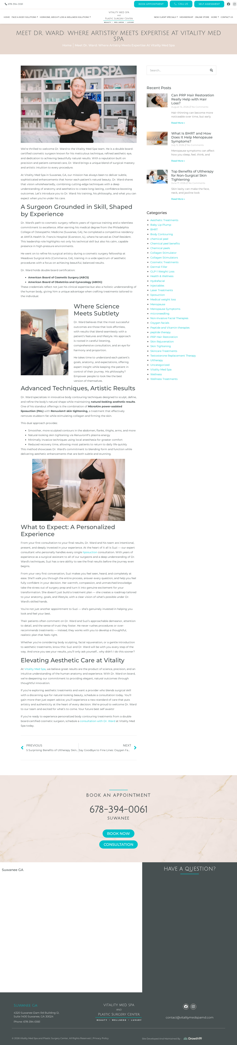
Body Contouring (161, 234)
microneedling (159, 313)
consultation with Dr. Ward (97, 721)
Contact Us (227, 17)
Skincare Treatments (163, 351)
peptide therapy (160, 332)
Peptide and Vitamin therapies (170, 327)
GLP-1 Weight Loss (162, 271)
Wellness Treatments (164, 379)
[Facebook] (228, 4)
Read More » (178, 122)
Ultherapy (156, 360)
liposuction (90, 552)
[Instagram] (234, 4)
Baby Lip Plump (160, 224)
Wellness (156, 374)
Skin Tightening (160, 346)
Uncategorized (159, 365)
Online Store (202, 17)
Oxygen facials (159, 322)
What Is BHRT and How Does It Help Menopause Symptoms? (192, 137)
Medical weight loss (163, 299)
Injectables (157, 285)
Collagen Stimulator (163, 252)
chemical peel (159, 239)
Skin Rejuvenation (162, 341)
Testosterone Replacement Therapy (173, 355)
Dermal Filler (158, 267)
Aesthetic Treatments (164, 220)
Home (7, 17)
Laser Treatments (161, 290)
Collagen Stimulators (164, 257)
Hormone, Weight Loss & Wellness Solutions (64, 17)
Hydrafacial (157, 281)
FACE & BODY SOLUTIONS (24, 17)
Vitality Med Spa (35, 669)
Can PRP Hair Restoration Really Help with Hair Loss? (192, 99)
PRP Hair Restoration (164, 337)
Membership (186, 17)
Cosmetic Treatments (164, 262)
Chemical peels (160, 248)
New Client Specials (165, 17)
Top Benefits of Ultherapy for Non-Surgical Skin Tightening (192, 175)
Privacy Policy (101, 1038)
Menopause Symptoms (165, 309)
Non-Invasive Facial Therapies (169, 318)
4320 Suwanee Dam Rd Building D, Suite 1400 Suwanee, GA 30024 (36, 1014)
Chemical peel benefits (165, 243)
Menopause (157, 304)
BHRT (154, 229)
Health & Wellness (161, 276)
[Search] (211, 70)
